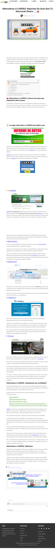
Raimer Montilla (32, 15)
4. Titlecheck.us (13, 90)
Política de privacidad (41, 538)
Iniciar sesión (10, 500)
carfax (14, 467)
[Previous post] (8, 475)
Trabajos (21, 537)
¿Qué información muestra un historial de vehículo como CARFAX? (20, 483)
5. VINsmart (12, 91)
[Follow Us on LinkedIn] (44, 529)
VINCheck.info (12, 262)
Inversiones (22, 533)
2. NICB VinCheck (13, 87)
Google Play (40, 358)
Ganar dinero (22, 528)
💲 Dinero (33, 1)
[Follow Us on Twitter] (41, 529)
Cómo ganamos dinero (42, 533)
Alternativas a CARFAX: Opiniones (15, 94)
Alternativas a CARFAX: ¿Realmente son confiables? (19, 93)
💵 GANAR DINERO (13, 1)
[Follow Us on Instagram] (46, 529)
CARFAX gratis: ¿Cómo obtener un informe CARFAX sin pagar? (33, 475)
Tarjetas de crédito (23, 535)
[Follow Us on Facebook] (39, 529)
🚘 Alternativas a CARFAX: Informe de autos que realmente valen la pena (23, 82)
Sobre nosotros (40, 531)
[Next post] (46, 483)
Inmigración (22, 530)
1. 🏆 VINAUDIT (13, 85)
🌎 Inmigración (23, 1)
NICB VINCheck (42, 244)
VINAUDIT (13, 191)
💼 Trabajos (43, 1)
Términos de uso (41, 536)
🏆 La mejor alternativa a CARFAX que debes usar (18, 84)
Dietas (21, 540)
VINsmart (11, 336)
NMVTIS (35, 255)
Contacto (39, 540)
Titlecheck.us (12, 298)
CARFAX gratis (35, 435)
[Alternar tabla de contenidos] (37, 81)
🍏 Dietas (51, 1)
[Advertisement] (28, 49)
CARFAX (8, 409)
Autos (8, 466)
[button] (9, 3)
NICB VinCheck (12, 241)
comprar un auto (18, 467)
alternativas (9, 467)
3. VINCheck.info (13, 88)
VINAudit (32, 150)
